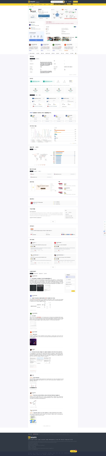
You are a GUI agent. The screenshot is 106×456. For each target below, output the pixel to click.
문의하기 (32, 439)
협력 (68, 439)
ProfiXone (34, 454)
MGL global (48, 454)
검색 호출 (47, 439)
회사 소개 (29, 439)
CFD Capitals (44, 454)
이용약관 (39, 439)
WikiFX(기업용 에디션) (52, 439)
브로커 (30, 6)
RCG (31, 454)
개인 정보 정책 (43, 439)
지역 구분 (71, 439)
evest (29, 454)
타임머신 (47, 18)
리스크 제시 (35, 439)
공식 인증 (56, 439)
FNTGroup (38, 454)
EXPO (59, 439)
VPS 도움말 (66, 439)
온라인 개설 (41, 18)
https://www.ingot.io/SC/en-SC (65, 33)
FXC (41, 454)
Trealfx (52, 454)
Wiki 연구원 (62, 439)
